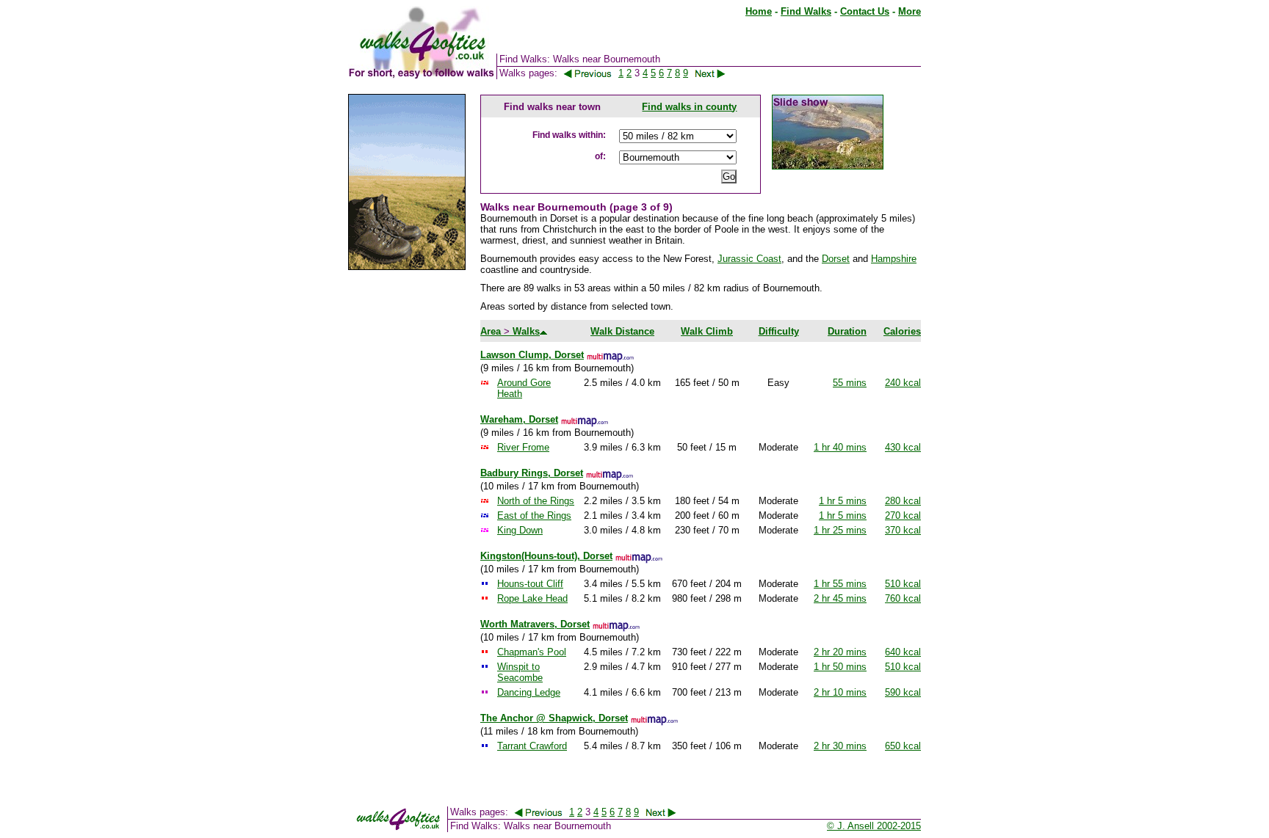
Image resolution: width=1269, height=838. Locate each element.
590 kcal (903, 692)
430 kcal (903, 447)
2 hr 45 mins (840, 598)
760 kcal (903, 598)
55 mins (850, 382)
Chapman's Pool (531, 651)
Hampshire (893, 258)
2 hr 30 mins (840, 745)
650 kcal (903, 745)
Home (758, 11)
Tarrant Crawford (532, 745)
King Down (520, 530)
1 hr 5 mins (843, 500)
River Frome (523, 447)
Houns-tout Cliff (530, 583)
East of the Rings (534, 515)
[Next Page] (718, 73)
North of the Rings (535, 500)
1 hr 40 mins (840, 447)
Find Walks (806, 11)
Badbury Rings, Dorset (531, 472)
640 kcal (903, 651)
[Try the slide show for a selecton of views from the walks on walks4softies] (827, 166)
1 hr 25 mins (840, 530)
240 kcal (903, 382)
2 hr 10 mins (840, 692)
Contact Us (864, 11)
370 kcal (903, 530)
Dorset (836, 258)
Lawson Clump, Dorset (532, 354)
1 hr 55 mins (840, 583)
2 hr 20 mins (840, 651)
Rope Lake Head (532, 598)
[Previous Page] (587, 73)
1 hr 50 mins (840, 666)
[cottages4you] (407, 266)
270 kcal (903, 515)
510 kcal (903, 583)
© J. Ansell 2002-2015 (874, 825)
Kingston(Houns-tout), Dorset (546, 555)
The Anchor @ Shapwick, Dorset (554, 718)
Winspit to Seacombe (520, 672)
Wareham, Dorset (519, 419)
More (909, 11)
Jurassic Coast (749, 258)
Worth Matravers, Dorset (535, 624)
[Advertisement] (407, 505)
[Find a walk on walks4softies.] (495, 75)
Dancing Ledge (528, 692)
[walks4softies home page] (421, 75)
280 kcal (903, 500)
